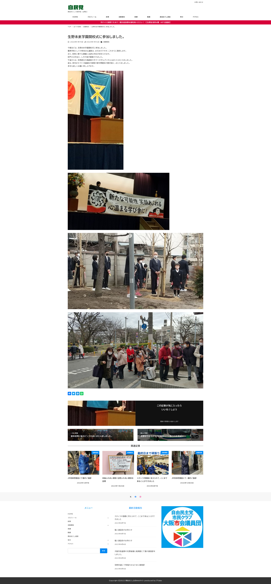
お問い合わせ (198, 2)
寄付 (69, 540)
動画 (69, 532)
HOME (70, 514)
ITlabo (159, 580)
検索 (103, 551)
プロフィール (72, 517)
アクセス (70, 544)
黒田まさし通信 (73, 536)
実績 (69, 529)
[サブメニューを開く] (108, 517)
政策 (69, 521)
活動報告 (106, 42)
